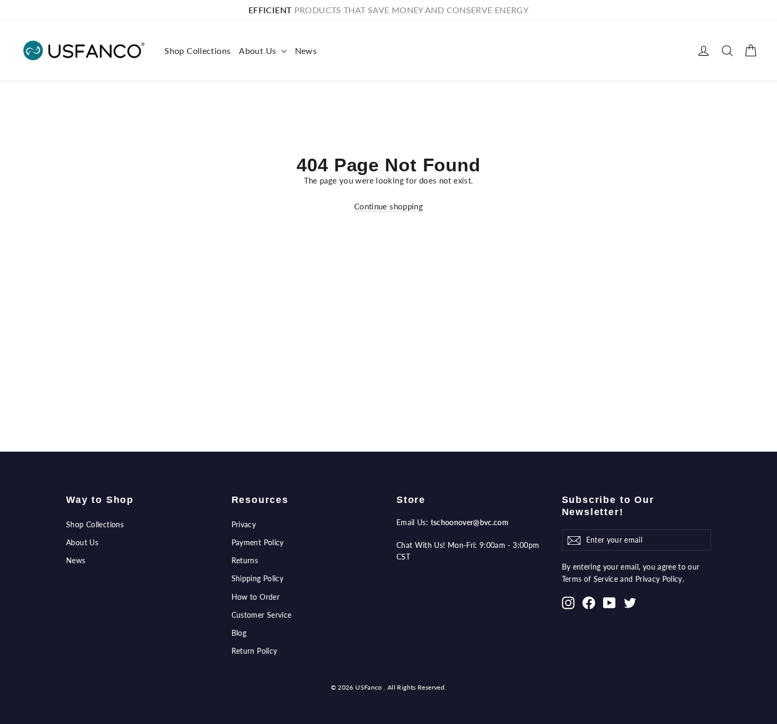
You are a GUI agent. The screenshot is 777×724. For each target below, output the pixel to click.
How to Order (256, 596)
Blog (239, 632)
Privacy (244, 524)
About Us (258, 50)
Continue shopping (388, 206)
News (306, 50)
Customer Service (262, 614)
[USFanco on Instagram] (568, 602)
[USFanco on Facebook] (588, 602)
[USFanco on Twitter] (630, 602)
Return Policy (255, 650)
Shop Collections (197, 50)
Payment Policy (258, 542)
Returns (245, 560)
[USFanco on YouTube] (609, 602)
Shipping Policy (258, 578)
